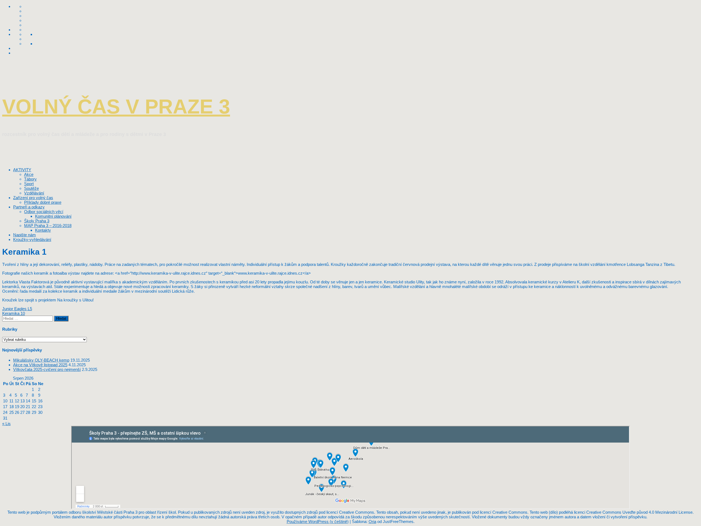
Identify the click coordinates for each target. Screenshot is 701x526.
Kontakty (43, 230)
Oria (372, 521)
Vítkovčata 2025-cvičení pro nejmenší (47, 369)
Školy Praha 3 (36, 221)
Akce (28, 174)
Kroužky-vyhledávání (32, 239)
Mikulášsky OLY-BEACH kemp (41, 360)
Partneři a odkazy (29, 207)
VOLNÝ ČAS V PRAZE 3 (116, 106)
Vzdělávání (34, 193)
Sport (29, 183)
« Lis (6, 423)
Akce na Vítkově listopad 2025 (40, 364)
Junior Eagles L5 (17, 308)
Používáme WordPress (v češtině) (318, 521)
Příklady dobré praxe (42, 202)
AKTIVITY (22, 169)
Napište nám (24, 235)
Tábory (30, 179)
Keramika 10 (13, 313)
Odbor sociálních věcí (43, 211)
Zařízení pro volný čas (33, 197)
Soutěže (31, 188)
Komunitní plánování (53, 216)
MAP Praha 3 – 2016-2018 (47, 225)
